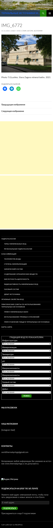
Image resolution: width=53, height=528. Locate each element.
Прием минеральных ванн (16, 312)
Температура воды (12, 259)
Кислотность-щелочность (16, 279)
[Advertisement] (26, 147)
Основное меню (49, 13)
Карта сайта (6, 327)
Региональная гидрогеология (18, 249)
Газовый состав (11, 289)
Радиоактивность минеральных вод (21, 284)
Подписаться (9, 508)
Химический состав (13, 269)
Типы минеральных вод (15, 244)
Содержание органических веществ (21, 274)
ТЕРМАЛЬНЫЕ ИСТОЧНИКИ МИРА (20, 13)
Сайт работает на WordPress (12, 525)
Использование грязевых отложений (21, 317)
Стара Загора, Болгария (32, 31)
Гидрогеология (8, 239)
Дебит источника (12, 294)
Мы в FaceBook (9, 408)
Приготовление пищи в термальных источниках (27, 322)
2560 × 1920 (15, 31)
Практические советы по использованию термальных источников (21, 306)
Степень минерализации (15, 264)
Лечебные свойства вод (12, 299)
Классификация (8, 254)
